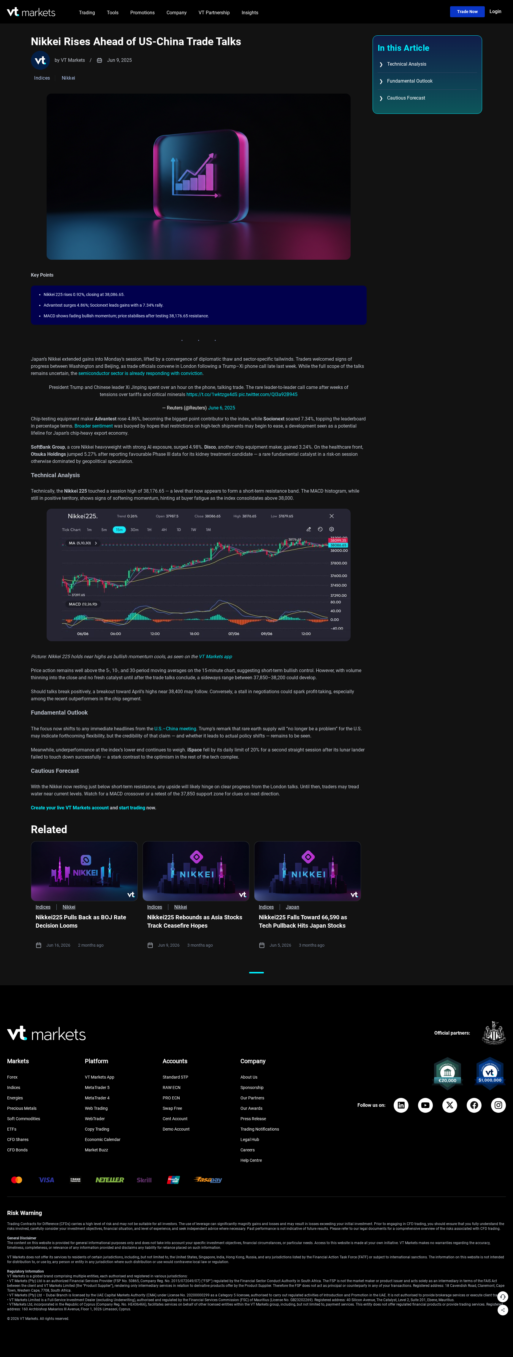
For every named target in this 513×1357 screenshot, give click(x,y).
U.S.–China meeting (175, 729)
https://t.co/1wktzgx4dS (212, 394)
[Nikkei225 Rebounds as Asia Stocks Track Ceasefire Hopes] (196, 871)
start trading (132, 808)
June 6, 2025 (221, 408)
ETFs (11, 1129)
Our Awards (251, 1108)
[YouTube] (425, 1105)
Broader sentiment (94, 426)
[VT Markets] (31, 11)
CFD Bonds (17, 1150)
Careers (247, 1150)
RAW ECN (171, 1087)
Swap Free (172, 1108)
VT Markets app (215, 656)
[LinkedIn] (401, 1105)
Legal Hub (249, 1139)
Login (495, 11)
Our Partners (252, 1098)
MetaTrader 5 (97, 1087)
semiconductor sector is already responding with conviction (140, 373)
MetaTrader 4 (97, 1098)
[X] (449, 1105)
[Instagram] (498, 1105)
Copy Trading (97, 1129)
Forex (12, 1077)
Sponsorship (252, 1087)
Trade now (467, 11)
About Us (248, 1077)
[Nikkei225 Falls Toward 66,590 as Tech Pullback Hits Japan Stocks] (307, 871)
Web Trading (96, 1108)
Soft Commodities (23, 1118)
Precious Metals (22, 1108)
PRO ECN (171, 1098)
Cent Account (175, 1118)
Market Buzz (96, 1150)
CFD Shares (17, 1139)
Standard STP (175, 1077)
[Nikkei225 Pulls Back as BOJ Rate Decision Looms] (84, 871)
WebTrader (95, 1118)
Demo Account (176, 1129)
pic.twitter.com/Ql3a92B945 (268, 394)
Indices (13, 1087)
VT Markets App (99, 1077)
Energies (15, 1098)
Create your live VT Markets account (70, 808)
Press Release (253, 1118)
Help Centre (251, 1160)
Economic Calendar (103, 1139)
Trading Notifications (259, 1129)
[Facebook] (474, 1105)
